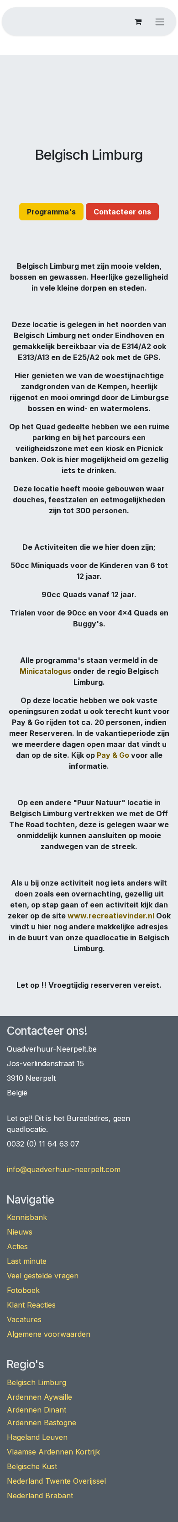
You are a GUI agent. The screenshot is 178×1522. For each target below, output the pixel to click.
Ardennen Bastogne (41, 1422)
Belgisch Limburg (36, 1382)
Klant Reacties (31, 1304)
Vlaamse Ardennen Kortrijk (53, 1451)
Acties (17, 1246)
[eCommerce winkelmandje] (138, 21)
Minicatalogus (45, 671)
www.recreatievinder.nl (111, 915)
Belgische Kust (32, 1466)
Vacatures (24, 1319)
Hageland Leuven (37, 1437)
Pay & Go (113, 755)
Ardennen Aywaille (39, 1397)
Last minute (27, 1261)
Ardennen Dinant (36, 1409)
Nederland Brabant (40, 1495)
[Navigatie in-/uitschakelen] (160, 21)
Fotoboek (23, 1290)
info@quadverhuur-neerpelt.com (63, 1169)
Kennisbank (27, 1217)
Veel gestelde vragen (43, 1275)
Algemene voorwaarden (48, 1334)
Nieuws (19, 1231)
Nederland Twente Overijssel (56, 1481)
